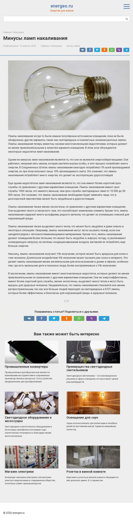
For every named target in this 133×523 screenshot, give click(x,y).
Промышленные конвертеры (26, 366)
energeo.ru (62, 6)
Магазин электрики (19, 471)
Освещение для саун (82, 417)
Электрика (56, 46)
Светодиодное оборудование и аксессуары (28, 419)
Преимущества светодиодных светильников (89, 368)
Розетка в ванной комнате (86, 471)
